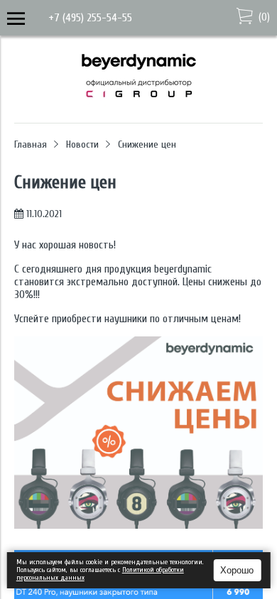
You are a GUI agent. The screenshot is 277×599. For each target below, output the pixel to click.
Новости (82, 144)
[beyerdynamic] (138, 103)
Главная (30, 144)
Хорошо (237, 570)
